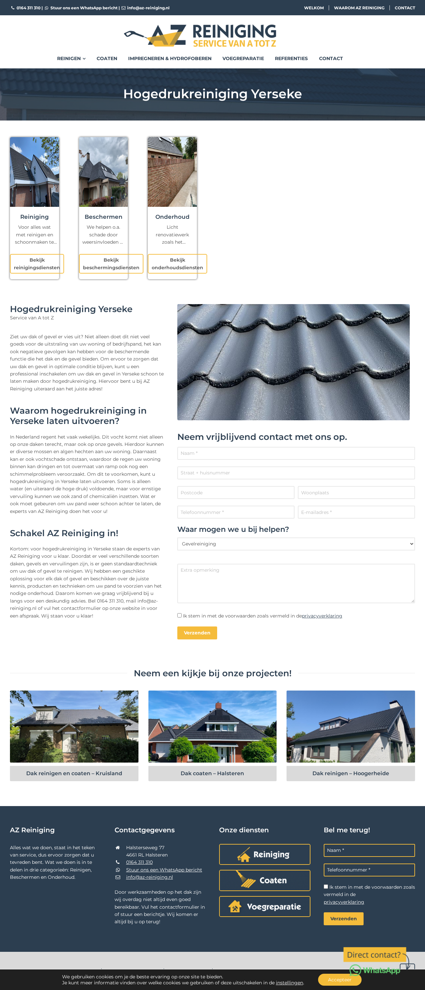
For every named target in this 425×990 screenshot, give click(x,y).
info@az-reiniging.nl (148, 7)
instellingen (289, 983)
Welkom (314, 7)
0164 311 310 (28, 7)
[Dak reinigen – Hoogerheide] (351, 727)
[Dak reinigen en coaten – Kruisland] (74, 727)
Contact (405, 7)
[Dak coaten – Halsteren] (212, 727)
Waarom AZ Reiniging (359, 7)
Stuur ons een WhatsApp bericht (83, 7)
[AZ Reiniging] (212, 30)
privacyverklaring (322, 616)
